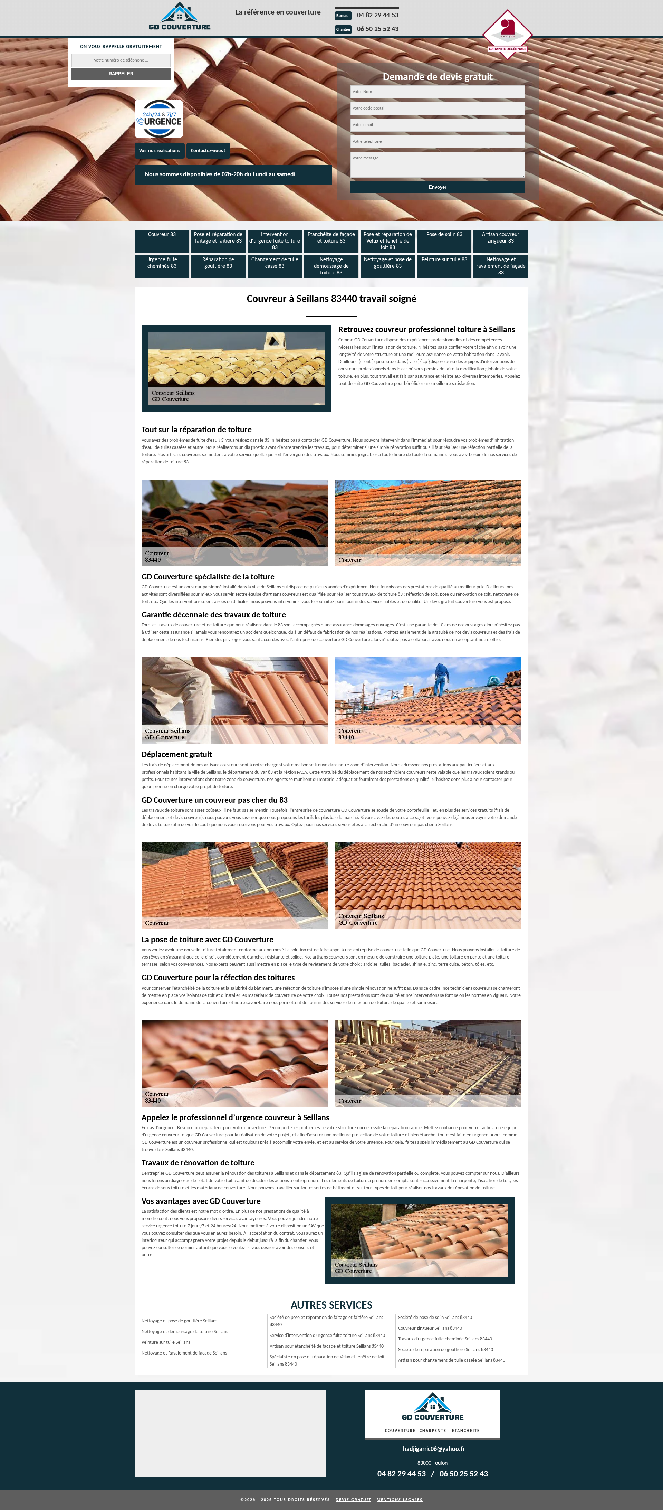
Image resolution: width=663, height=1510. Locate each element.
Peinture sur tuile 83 (444, 260)
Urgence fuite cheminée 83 (161, 263)
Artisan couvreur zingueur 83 (500, 238)
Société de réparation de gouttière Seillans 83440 (445, 1349)
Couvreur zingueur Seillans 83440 (430, 1328)
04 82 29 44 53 (377, 15)
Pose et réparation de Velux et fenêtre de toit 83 (388, 241)
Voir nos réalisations (159, 150)
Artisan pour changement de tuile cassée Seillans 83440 (451, 1360)
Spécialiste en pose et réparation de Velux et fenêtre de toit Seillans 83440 (327, 1361)
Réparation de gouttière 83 (218, 263)
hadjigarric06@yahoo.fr (434, 1449)
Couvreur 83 (162, 234)
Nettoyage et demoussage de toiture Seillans (185, 1331)
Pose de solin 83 (444, 234)
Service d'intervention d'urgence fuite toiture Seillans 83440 (327, 1335)
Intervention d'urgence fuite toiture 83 (274, 241)
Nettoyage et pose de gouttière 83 (388, 263)
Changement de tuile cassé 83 (274, 263)
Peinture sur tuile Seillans (166, 1342)
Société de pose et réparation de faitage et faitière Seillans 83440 (326, 1321)
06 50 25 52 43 (377, 29)
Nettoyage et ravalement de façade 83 (501, 266)
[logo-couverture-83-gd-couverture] (179, 17)
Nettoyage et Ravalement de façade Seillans (184, 1353)
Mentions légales (400, 1500)
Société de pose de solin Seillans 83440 (435, 1317)
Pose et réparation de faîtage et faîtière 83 (218, 238)
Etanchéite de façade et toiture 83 (331, 238)
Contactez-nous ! (208, 150)
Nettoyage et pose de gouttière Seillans (179, 1321)
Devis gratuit (353, 1500)
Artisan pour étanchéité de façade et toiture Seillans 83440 (327, 1346)
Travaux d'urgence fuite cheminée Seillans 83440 (445, 1339)
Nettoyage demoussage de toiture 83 (331, 266)
